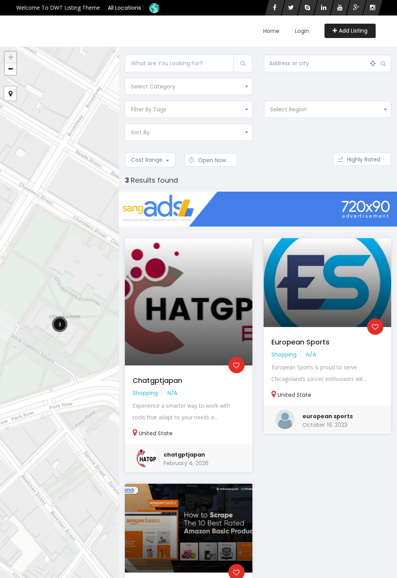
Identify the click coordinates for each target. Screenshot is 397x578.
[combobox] (188, 86)
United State (156, 433)
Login (302, 31)
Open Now (213, 160)
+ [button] (10, 57)
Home (271, 31)
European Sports (300, 342)
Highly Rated (364, 159)
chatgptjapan (157, 380)
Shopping (145, 393)
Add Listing (353, 31)
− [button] (10, 69)
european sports (327, 416)
